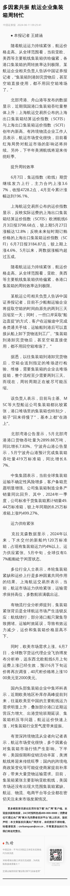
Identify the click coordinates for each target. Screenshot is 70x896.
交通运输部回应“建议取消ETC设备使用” (21, 871)
